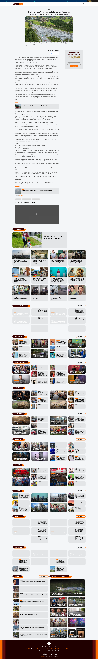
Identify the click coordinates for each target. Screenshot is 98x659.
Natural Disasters (36, 199)
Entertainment (39, 4)
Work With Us (58, 648)
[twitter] (50, 50)
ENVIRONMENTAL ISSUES (26, 199)
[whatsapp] (54, 50)
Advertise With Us (37, 648)
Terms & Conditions (68, 648)
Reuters (21, 195)
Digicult (61, 4)
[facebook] (49, 50)
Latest (27, 4)
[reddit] (56, 50)
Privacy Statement (48, 648)
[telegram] (52, 50)
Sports (66, 4)
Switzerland (18, 199)
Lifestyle (47, 4)
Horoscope (54, 4)
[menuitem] (27, 4)
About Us (28, 648)
